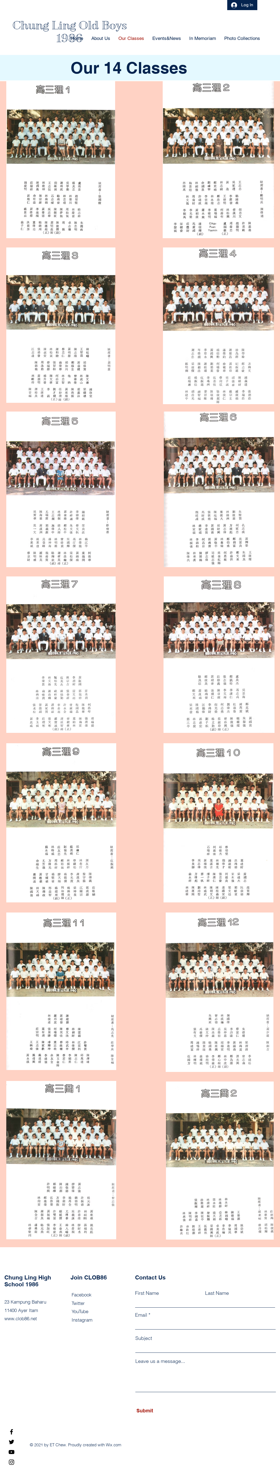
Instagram (82, 1320)
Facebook (82, 1295)
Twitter (78, 1303)
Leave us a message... (160, 1361)
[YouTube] (11, 1452)
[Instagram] (11, 1462)
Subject (143, 1338)
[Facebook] (11, 1431)
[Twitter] (11, 1441)
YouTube (80, 1311)
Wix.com (113, 1444)
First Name (147, 1293)
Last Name (217, 1293)
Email (141, 1315)
